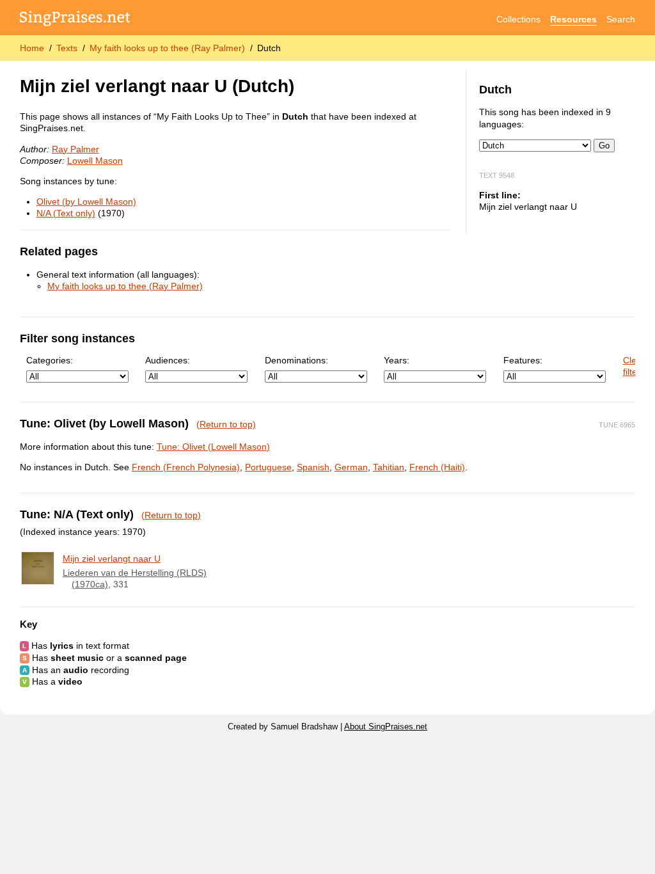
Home (32, 48)
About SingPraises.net (385, 726)
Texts (66, 48)
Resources (573, 19)
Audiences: (167, 360)
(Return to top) (226, 424)
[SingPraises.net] (75, 19)
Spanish (313, 467)
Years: (396, 360)
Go (604, 145)
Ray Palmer (75, 149)
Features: (522, 360)
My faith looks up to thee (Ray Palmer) (167, 48)
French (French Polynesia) (186, 467)
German (351, 467)
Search (620, 19)
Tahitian (388, 467)
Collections (518, 19)
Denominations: (296, 360)
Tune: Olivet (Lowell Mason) (213, 446)
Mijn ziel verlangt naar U (112, 558)
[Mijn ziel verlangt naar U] (37, 568)
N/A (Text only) (65, 213)
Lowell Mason (95, 160)
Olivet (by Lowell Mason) (86, 201)
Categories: (49, 360)
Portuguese (268, 467)
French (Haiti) (437, 467)
